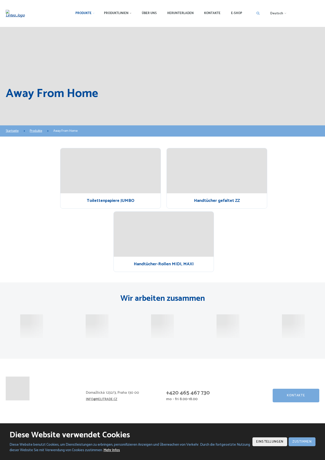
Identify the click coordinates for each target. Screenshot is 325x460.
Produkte (83, 13)
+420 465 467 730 (188, 393)
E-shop (236, 13)
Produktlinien (116, 13)
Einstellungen (269, 441)
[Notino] (162, 326)
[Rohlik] (97, 326)
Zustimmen (302, 441)
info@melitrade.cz (101, 399)
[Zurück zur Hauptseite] (17, 13)
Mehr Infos (111, 450)
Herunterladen (180, 13)
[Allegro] (228, 326)
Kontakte (212, 13)
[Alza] (31, 326)
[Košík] (293, 326)
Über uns (149, 13)
